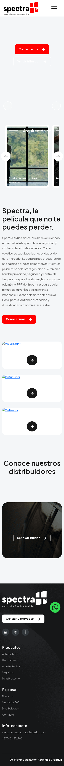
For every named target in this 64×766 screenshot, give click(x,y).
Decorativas (9, 660)
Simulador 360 (11, 702)
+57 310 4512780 (12, 738)
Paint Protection (11, 678)
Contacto (8, 714)
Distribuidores (10, 708)
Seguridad (8, 672)
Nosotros (8, 696)
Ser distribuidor (28, 61)
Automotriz (9, 654)
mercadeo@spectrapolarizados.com (24, 732)
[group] (27, 156)
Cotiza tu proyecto (20, 618)
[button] (7, 106)
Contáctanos (28, 49)
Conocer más (15, 319)
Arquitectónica (11, 666)
